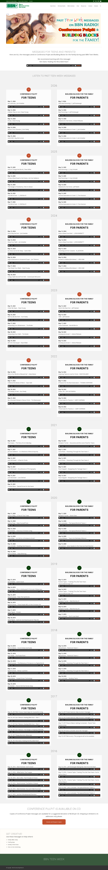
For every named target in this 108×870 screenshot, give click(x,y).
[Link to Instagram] (98, 1)
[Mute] (75, 65)
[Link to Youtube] (100, 1)
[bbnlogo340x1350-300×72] (18, 5)
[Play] (28, 65)
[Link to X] (96, 1)
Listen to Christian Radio (11, 1)
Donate (31, 1)
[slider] (79, 65)
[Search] (100, 5)
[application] (54, 65)
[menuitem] (12, 1)
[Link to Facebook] (93, 1)
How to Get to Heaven (23, 1)
